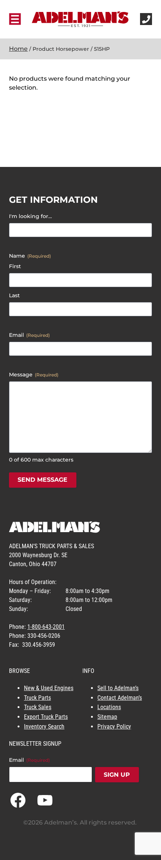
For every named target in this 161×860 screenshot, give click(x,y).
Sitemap (107, 716)
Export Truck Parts (46, 716)
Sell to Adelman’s (118, 688)
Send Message (42, 479)
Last (14, 295)
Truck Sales (37, 707)
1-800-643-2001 (46, 626)
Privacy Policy (114, 726)
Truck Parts (37, 697)
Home (18, 48)
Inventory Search (44, 726)
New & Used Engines (48, 688)
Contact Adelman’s (119, 697)
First (15, 266)
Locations (109, 707)
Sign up (117, 774)
